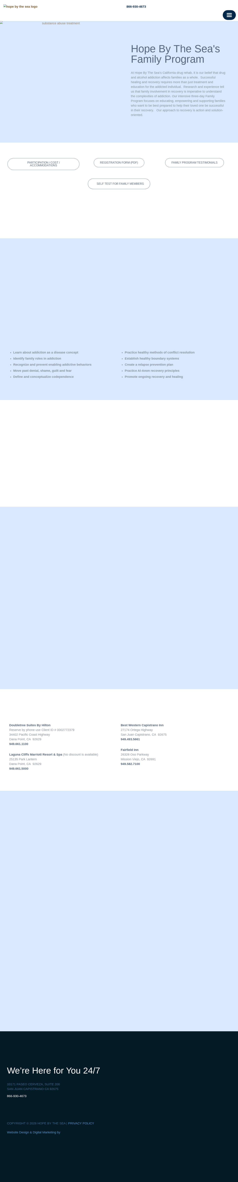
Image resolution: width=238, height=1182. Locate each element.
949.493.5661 (130, 739)
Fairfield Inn (130, 750)
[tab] (119, 184)
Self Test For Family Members (120, 183)
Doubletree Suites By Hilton (30, 725)
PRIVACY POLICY (81, 1123)
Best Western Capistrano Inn (142, 725)
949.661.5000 (18, 768)
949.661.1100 (18, 744)
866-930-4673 (16, 1096)
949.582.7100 (130, 764)
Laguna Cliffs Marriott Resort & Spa (35, 754)
